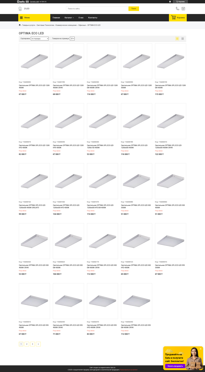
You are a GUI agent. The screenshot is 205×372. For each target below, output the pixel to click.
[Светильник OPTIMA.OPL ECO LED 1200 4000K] (34, 61)
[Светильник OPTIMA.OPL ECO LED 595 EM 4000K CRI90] (136, 301)
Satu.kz (113, 367)
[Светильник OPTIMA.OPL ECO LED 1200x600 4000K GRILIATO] (34, 181)
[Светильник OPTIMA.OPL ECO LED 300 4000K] (170, 181)
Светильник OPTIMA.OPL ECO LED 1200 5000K (136, 86)
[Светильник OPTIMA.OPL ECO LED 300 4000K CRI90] (34, 241)
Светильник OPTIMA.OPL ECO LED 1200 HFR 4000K (68, 146)
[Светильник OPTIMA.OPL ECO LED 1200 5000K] (136, 61)
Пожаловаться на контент (128, 370)
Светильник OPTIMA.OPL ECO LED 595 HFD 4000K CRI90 (102, 326)
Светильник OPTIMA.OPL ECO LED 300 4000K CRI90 (34, 266)
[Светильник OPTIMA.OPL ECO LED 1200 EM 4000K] (170, 61)
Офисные (82, 25)
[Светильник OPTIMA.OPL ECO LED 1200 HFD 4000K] (34, 121)
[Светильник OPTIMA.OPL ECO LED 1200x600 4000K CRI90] (170, 121)
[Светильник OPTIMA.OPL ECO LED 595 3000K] (170, 241)
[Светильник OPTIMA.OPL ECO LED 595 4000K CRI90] (68, 301)
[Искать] (133, 8)
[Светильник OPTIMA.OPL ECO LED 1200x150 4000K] (102, 121)
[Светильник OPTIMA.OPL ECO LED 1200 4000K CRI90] (68, 61)
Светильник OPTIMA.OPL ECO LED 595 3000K (170, 266)
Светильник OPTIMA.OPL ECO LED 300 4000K (170, 206)
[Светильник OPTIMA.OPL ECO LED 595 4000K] (34, 301)
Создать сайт (34, 1)
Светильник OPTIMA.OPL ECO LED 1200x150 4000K (100, 146)
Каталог (68, 18)
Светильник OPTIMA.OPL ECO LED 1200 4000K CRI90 (68, 86)
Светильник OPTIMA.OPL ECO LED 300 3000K (136, 206)
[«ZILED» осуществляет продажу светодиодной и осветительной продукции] (20, 9)
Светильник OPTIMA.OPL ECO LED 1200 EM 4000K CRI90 (102, 86)
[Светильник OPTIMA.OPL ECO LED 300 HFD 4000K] (136, 241)
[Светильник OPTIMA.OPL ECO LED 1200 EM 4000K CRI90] (102, 61)
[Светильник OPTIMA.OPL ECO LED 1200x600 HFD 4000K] (68, 181)
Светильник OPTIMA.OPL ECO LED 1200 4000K (34, 86)
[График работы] (183, 8)
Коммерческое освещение (66, 25)
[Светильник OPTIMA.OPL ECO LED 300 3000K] (136, 181)
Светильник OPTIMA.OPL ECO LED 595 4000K (34, 326)
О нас (81, 18)
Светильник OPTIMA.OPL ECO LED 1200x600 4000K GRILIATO (32, 206)
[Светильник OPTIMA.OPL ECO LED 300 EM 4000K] (68, 241)
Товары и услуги (28, 25)
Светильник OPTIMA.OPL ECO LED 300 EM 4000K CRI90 (102, 266)
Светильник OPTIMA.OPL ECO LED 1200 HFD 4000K (34, 146)
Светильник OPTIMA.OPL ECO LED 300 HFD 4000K (136, 266)
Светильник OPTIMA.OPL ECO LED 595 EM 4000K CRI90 (136, 326)
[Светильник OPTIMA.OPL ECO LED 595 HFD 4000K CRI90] (102, 301)
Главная (56, 18)
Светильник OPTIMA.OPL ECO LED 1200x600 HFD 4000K (66, 206)
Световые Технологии (45, 25)
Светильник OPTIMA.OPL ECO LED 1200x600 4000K (134, 146)
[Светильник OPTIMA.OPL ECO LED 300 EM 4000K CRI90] (102, 241)
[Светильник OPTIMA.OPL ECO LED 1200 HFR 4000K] (68, 121)
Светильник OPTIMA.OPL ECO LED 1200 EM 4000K (170, 86)
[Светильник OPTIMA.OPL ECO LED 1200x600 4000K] (136, 121)
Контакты (92, 18)
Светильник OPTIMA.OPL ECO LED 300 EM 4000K (68, 266)
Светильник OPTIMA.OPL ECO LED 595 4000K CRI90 (68, 326)
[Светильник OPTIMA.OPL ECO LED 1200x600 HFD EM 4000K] (102, 181)
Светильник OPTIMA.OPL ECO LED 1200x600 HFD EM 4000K (100, 206)
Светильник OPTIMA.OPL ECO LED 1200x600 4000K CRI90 (168, 146)
